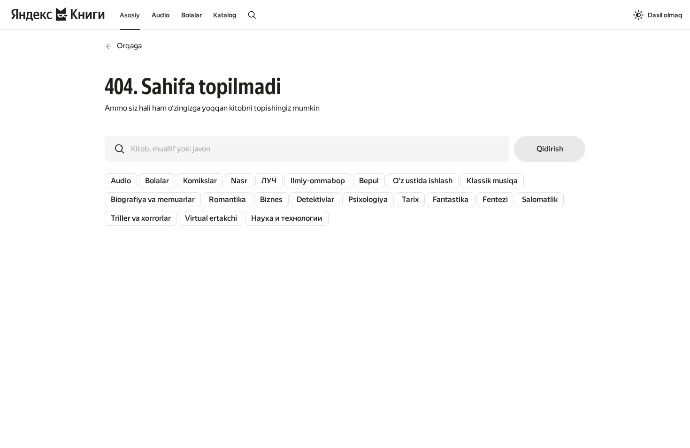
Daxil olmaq (665, 15)
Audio (160, 15)
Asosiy (130, 15)
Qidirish (550, 148)
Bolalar (191, 15)
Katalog (224, 15)
